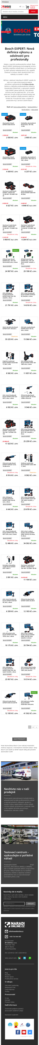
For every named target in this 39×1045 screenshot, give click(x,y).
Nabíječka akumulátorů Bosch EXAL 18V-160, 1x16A (28, 124)
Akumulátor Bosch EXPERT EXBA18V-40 (9, 124)
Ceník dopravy (9, 989)
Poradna (7, 975)
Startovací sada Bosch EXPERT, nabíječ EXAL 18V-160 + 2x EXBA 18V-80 (28, 566)
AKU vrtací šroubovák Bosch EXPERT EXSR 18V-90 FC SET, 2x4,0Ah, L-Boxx (28, 431)
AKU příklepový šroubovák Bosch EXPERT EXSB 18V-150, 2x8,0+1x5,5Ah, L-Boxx (9, 669)
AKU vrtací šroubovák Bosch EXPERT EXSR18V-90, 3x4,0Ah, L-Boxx (28, 294)
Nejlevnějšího (32, 107)
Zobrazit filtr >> (6, 32)
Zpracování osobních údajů (14, 1011)
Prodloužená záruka (11, 979)
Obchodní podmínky (11, 985)
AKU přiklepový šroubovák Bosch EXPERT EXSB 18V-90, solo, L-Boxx (9, 499)
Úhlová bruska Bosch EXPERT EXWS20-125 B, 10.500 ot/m (9, 464)
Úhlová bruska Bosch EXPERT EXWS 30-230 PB (10, 702)
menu (5, 17)
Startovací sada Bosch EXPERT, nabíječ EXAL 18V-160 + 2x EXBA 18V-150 (9, 431)
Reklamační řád (10, 987)
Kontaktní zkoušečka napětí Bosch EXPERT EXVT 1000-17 (9, 566)
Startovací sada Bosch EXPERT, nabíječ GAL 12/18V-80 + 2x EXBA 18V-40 (28, 227)
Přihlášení (5, 2)
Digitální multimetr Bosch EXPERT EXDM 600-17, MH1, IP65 (10, 362)
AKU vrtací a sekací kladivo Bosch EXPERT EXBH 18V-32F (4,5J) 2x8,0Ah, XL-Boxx (27, 635)
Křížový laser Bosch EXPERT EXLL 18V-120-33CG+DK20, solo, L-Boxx (10, 260)
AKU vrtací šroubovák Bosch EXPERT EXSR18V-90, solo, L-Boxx (10, 600)
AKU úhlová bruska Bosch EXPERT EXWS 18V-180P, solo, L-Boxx (28, 362)
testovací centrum (23, 865)
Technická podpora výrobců (14, 1009)
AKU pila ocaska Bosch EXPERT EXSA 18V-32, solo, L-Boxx (28, 328)
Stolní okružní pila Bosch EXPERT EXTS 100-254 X (10, 328)
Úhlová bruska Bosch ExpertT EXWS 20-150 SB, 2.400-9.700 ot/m (28, 396)
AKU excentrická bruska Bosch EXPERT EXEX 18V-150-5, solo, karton (28, 668)
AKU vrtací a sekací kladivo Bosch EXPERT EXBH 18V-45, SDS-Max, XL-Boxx (28, 533)
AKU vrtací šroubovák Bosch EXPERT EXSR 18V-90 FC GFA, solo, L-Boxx (10, 532)
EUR (23, 6)
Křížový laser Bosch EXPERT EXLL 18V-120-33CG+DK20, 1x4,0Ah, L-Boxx (28, 261)
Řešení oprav (9, 977)
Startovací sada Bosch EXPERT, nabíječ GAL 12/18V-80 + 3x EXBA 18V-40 (10, 193)
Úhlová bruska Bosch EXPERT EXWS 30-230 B (28, 600)
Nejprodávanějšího (19, 107)
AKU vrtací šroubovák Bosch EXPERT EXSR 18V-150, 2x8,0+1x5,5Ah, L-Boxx (28, 499)
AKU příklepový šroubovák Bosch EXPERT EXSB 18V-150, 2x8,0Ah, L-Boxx (9, 295)
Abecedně (34, 110)
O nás (7, 998)
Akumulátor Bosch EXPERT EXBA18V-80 (9, 158)
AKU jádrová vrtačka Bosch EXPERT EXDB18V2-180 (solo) (27, 702)
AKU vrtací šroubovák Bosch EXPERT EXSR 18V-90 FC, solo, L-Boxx (10, 396)
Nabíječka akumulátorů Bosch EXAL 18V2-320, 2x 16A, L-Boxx (28, 158)
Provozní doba (9, 1002)
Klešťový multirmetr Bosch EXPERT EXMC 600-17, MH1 (28, 464)
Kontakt (7, 1000)
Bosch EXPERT (7, 130)
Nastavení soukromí (11, 1015)
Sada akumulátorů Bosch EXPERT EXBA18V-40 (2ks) (28, 192)
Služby (7, 991)
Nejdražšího (26, 110)
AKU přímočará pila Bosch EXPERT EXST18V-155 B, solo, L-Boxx (10, 634)
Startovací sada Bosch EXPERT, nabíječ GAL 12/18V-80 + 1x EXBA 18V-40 (10, 227)
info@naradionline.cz (16, 931)
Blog (6, 973)
